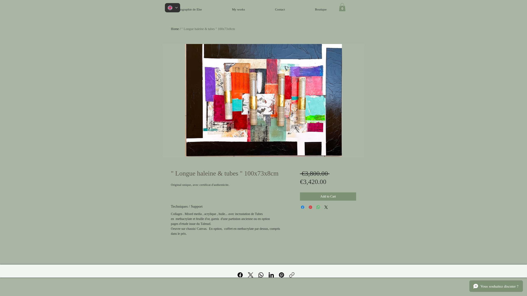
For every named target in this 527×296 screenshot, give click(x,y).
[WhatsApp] (261, 275)
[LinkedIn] (271, 275)
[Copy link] (291, 275)
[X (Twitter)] (250, 275)
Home (175, 29)
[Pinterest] (281, 275)
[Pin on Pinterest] (310, 207)
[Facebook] (240, 275)
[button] (342, 7)
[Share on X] (326, 207)
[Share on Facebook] (302, 207)
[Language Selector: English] (172, 7)
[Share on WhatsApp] (318, 207)
